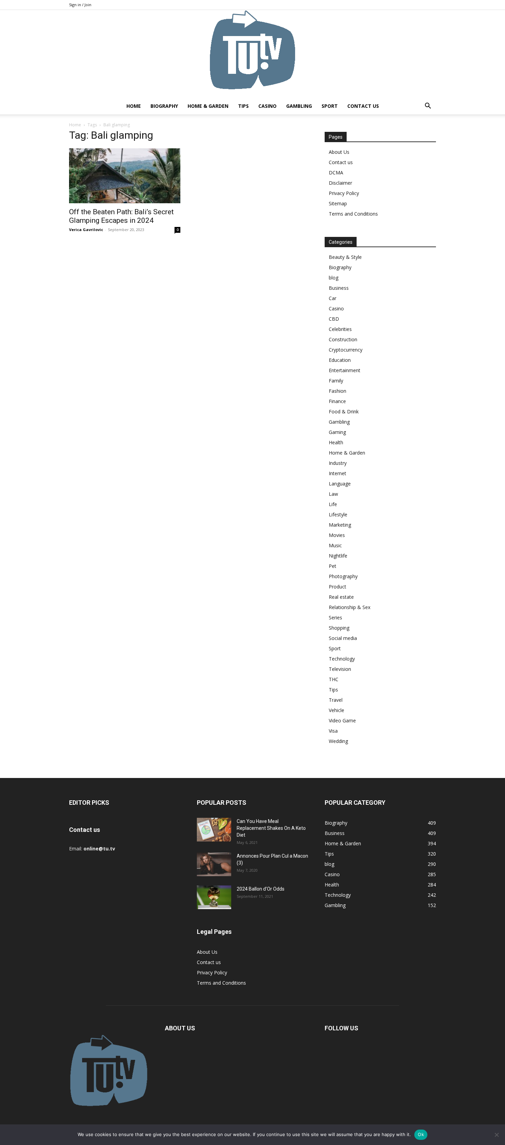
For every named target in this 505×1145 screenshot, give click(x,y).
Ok (421, 1134)
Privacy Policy (344, 193)
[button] (427, 106)
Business (339, 288)
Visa (333, 731)
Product (337, 586)
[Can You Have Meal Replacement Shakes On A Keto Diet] (214, 829)
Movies (337, 535)
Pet (332, 566)
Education (340, 360)
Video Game (342, 720)
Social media (343, 638)
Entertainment (344, 370)
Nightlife (338, 555)
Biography (164, 106)
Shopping (339, 628)
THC (333, 679)
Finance (337, 401)
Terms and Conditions (353, 213)
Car (332, 298)
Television (340, 669)
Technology (342, 658)
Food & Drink (344, 411)
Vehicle (336, 710)
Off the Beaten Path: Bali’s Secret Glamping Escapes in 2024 (121, 216)
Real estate (341, 597)
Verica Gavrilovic (86, 229)
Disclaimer (340, 183)
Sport (330, 106)
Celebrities (340, 329)
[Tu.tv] (252, 54)
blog (333, 277)
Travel (336, 700)
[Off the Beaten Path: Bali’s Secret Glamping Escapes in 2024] (124, 175)
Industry (338, 463)
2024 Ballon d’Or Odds (260, 889)
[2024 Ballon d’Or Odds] (214, 897)
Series (335, 617)
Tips (243, 106)
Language (340, 483)
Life (333, 504)
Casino (267, 106)
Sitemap (338, 203)
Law (333, 494)
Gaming (337, 432)
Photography (343, 576)
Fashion (337, 391)
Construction (343, 339)
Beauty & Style (345, 257)
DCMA (336, 172)
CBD (334, 319)
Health (336, 442)
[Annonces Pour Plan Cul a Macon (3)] (214, 864)
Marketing (340, 525)
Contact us (363, 106)
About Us (339, 152)
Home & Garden (208, 106)
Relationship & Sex (349, 607)
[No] (496, 1134)
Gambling (299, 106)
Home (133, 106)
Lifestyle (338, 514)
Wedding (338, 741)
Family (336, 380)
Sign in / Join (80, 4)
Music (335, 545)
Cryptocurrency (345, 349)
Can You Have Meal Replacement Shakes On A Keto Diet (271, 828)
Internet (337, 473)
